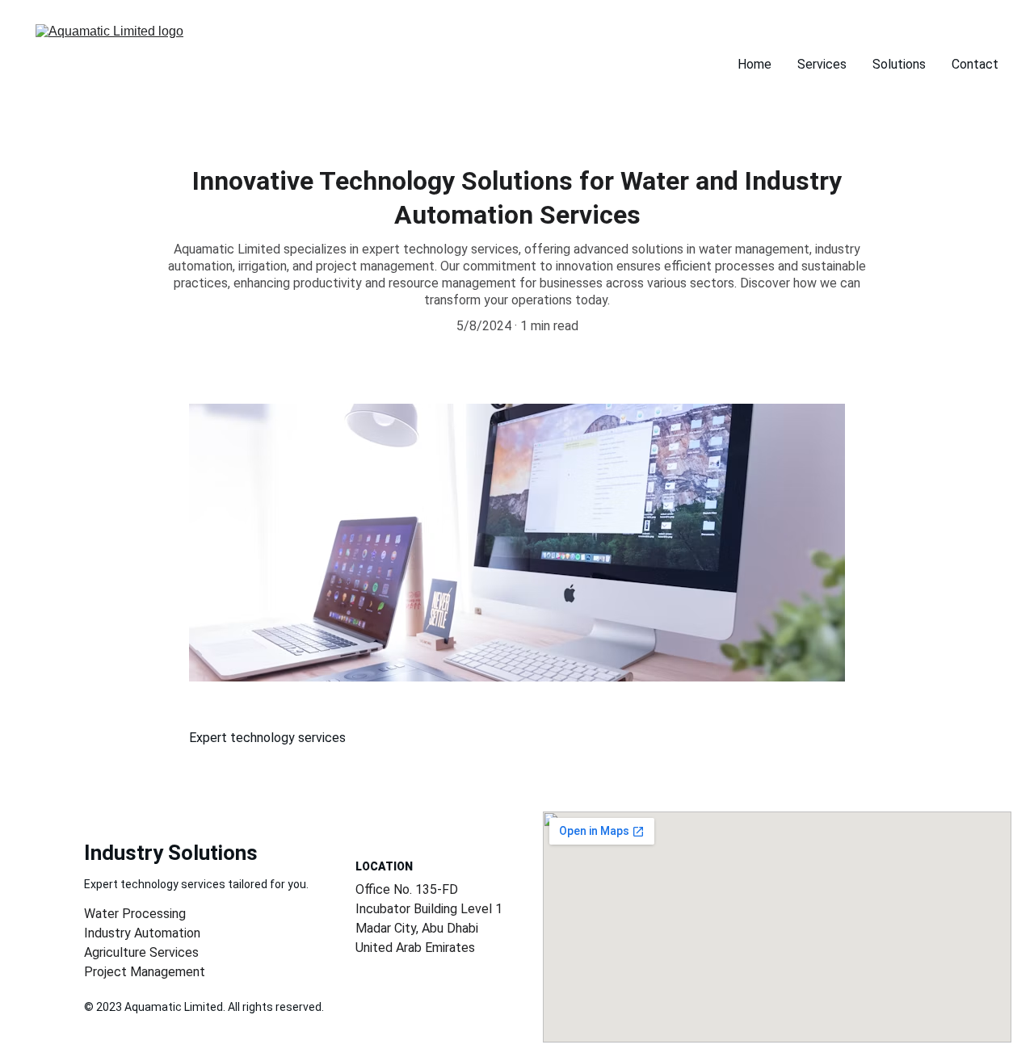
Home (754, 64)
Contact (975, 64)
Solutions (899, 64)
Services (822, 64)
